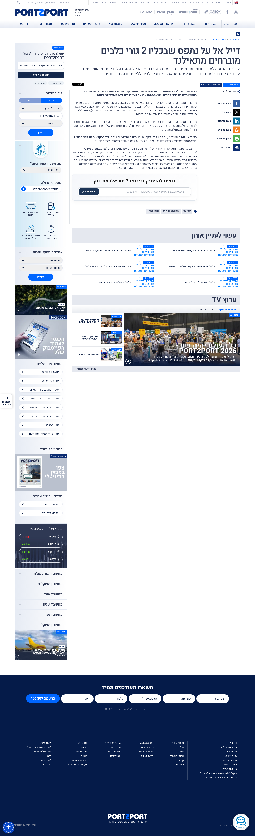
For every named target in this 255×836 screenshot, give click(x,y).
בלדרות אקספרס (145, 747)
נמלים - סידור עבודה (47, 496)
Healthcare (115, 24)
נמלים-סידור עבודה (128, 2)
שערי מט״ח (146, 2)
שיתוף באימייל (225, 129)
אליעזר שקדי (171, 211)
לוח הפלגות (217, 2)
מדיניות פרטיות (229, 760)
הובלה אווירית (189, 24)
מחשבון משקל (51, 625)
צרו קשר (94, 2)
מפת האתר (231, 751)
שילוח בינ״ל (46, 743)
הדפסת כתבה (225, 147)
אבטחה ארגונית (79, 760)
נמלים (181, 747)
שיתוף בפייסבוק (224, 103)
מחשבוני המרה (160, 2)
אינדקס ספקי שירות (199, 2)
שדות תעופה (147, 756)
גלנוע (181, 751)
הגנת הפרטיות (230, 769)
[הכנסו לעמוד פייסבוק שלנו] (41, 337)
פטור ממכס (40, 83)
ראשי (227, 2)
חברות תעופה (147, 743)
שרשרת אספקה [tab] (227, 309)
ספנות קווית (178, 743)
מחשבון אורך (53, 594)
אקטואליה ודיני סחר (77, 764)
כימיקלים (179, 764)
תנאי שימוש (231, 756)
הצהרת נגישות (230, 764)
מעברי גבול (115, 756)
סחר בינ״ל (82, 743)
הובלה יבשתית (91, 24)
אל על (187, 211)
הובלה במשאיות (113, 743)
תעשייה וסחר (44, 24)
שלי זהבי (153, 211)
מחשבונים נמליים (178, 2)
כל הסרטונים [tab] (205, 309)
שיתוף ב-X (227, 112)
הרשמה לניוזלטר (109, 2)
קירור (181, 760)
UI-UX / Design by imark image (23, 824)
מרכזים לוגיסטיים (43, 751)
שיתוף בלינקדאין (224, 121)
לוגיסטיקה (46, 760)
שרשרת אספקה (163, 24)
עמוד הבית (230, 24)
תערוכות (47, 764)
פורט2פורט (235, 39)
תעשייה (83, 747)
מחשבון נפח (53, 614)
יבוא (30, 100)
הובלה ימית (211, 24)
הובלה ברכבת (114, 747)
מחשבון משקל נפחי (47, 584)
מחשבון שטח (52, 604)
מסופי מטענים (177, 756)
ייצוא (52, 100)
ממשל (84, 756)
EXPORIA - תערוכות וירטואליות (221, 778)
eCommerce (138, 24)
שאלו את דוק (89, 191)
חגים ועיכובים (56, 83)
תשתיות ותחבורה (112, 751)
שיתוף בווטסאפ (224, 138)
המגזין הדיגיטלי (51, 449)
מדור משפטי (67, 24)
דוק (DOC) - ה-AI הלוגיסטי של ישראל (218, 773)
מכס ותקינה (81, 751)
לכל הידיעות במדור (86, 369)
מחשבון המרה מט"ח (48, 573)
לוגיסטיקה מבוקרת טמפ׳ (39, 747)
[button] (238, 34)
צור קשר (23, 24)
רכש (49, 756)
